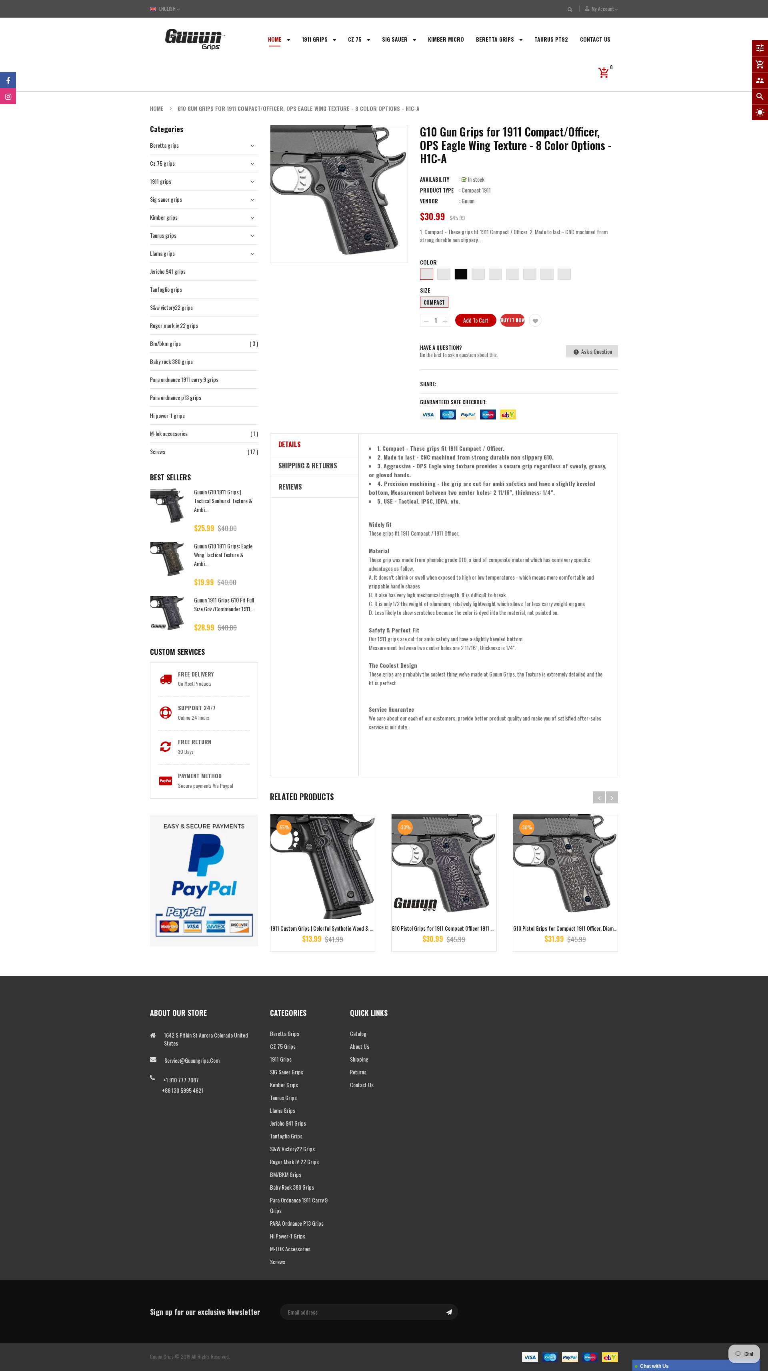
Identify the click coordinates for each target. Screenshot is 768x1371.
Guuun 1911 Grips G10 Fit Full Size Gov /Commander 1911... (224, 604)
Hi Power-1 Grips (287, 1236)
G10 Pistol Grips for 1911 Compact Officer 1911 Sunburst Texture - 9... (464, 928)
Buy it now (512, 320)
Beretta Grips (284, 1033)
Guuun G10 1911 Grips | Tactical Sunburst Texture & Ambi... (223, 501)
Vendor (429, 201)
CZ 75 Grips (283, 1046)
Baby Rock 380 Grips (292, 1187)
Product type (437, 190)
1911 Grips (281, 1059)
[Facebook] (8, 80)
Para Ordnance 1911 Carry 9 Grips (299, 1205)
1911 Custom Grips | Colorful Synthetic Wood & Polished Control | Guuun (345, 928)
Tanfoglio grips (166, 289)
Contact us (362, 1084)
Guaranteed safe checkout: (453, 402)
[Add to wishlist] (535, 320)
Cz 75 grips (162, 163)
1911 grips (160, 181)
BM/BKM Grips (285, 1174)
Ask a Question (596, 351)
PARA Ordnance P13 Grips (297, 1223)
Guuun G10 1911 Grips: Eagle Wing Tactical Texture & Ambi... (223, 555)
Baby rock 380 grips (171, 361)
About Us (359, 1046)
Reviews (290, 486)
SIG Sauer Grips (286, 1072)
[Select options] (323, 892)
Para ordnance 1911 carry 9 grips (184, 379)
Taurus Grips (283, 1097)
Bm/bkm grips (165, 343)
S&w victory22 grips (171, 307)
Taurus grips (163, 235)
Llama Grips (282, 1110)
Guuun (468, 201)
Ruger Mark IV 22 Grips (294, 1161)
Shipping (359, 1059)
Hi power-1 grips (167, 415)
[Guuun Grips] (570, 1356)
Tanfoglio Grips (286, 1136)
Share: (428, 384)
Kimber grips (164, 217)
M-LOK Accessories (290, 1249)
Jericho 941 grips (168, 271)
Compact (434, 302)
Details (289, 444)
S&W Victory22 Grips (292, 1148)
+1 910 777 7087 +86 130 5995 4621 (176, 1085)
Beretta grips (164, 145)
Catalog (358, 1033)
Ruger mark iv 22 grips (174, 325)
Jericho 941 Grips (288, 1123)
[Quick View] (346, 892)
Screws (157, 451)
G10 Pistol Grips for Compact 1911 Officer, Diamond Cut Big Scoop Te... (587, 928)
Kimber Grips (284, 1084)
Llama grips (162, 253)
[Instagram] (8, 96)
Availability (434, 179)
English (168, 8)
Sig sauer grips (166, 199)
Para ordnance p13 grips (175, 397)
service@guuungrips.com (192, 1060)
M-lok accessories (169, 433)
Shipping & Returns (307, 465)
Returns (358, 1072)
